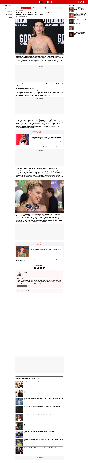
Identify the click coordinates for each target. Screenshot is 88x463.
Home (5, 2)
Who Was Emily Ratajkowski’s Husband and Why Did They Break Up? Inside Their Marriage (43, 368)
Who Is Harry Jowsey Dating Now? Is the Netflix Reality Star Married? (39, 385)
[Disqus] (39, 310)
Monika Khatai (76, 36)
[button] (63, 53)
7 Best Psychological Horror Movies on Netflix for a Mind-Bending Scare (79, 33)
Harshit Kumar (77, 23)
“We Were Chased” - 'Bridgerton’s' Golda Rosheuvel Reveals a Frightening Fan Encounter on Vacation (80, 8)
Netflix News (21, 10)
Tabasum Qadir (20, 17)
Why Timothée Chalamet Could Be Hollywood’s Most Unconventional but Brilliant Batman (80, 27)
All (18, 8)
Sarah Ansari (76, 17)
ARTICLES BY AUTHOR (22, 285)
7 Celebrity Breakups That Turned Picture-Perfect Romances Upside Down (40, 352)
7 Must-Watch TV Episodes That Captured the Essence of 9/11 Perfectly (39, 401)
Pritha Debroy (76, 11)
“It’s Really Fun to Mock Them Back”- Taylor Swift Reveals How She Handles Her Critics (80, 14)
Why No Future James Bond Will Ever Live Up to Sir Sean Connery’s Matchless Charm (80, 20)
